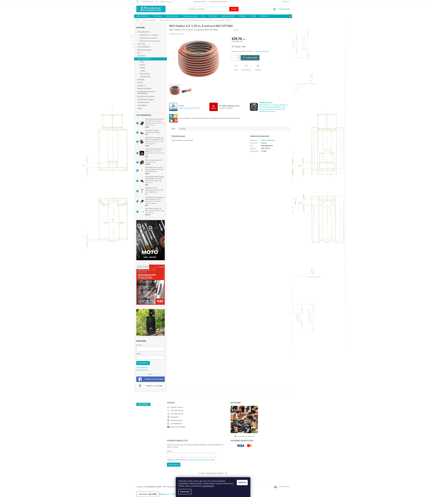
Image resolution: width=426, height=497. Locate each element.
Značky (139, 108)
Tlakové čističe (145, 74)
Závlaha (142, 68)
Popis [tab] (173, 129)
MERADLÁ (141, 86)
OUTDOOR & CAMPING (145, 96)
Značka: (176, 34)
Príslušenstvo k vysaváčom (149, 35)
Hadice (142, 62)
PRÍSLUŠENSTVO (143, 32)
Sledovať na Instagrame (246, 436)
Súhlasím (242, 482)
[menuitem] (142, 16)
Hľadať (234, 9)
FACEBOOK (174, 417)
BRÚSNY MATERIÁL (144, 89)
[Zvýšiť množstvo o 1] (239, 56)
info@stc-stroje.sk (176, 407)
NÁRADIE (140, 80)
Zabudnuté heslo (142, 370)
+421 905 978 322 (176, 411)
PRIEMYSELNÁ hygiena (145, 99)
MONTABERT (142, 105)
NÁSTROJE (141, 56)
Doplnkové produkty (144, 50)
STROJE (140, 83)
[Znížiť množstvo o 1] (239, 59)
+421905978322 (176, 424)
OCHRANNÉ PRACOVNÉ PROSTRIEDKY (146, 93)
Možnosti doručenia (262, 51)
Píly (138, 53)
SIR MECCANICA (143, 102)
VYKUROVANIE (145, 77)
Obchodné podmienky (219, 2)
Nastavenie (185, 491)
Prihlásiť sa (143, 363)
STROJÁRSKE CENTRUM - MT (216, 473)
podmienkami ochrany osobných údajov (201, 460)
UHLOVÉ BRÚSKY (143, 47)
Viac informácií (208, 486)
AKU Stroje (141, 44)
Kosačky (142, 65)
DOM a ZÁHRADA (143, 59)
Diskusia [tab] (183, 129)
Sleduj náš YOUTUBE (177, 427)
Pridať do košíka (251, 58)
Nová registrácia (141, 367)
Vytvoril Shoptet (284, 487)
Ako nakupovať (200, 2)
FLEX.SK (202, 473)
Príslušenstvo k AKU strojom (150, 41)
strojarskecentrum (176, 420)
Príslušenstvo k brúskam (148, 38)
